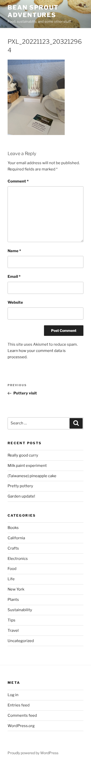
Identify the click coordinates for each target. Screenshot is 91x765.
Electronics (18, 558)
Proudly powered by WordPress (33, 753)
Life (11, 579)
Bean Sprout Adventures (33, 11)
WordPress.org (21, 726)
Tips (11, 620)
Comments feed (22, 715)
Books (13, 527)
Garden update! (21, 496)
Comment (18, 181)
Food (12, 568)
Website (15, 302)
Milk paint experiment (27, 465)
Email (14, 276)
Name (14, 251)
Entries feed (19, 705)
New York (16, 589)
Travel (13, 630)
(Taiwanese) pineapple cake (32, 476)
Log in (13, 695)
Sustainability (20, 610)
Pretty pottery (20, 486)
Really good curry (23, 455)
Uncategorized (21, 641)
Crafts (13, 548)
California (16, 538)
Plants (13, 599)
